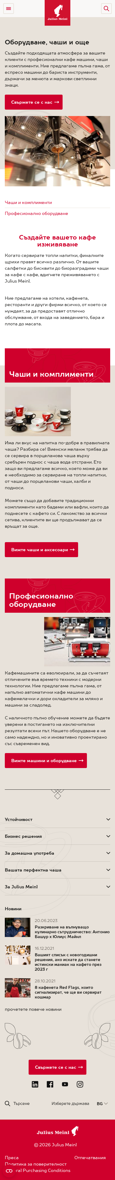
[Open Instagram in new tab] (80, 1084)
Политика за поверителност (36, 1164)
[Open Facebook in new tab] (50, 1084)
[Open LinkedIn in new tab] (35, 1084)
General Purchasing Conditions (37, 1170)
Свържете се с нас (31, 102)
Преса (12, 1157)
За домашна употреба (29, 853)
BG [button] (100, 1103)
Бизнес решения (23, 836)
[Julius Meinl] (57, 13)
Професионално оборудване (36, 213)
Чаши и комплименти (28, 202)
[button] (106, 8)
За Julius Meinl (21, 886)
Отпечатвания (90, 1157)
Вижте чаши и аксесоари (39, 549)
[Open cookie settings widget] (9, 1170)
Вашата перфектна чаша (33, 869)
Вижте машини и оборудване (44, 760)
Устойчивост (18, 819)
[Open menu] (8, 8)
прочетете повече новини (33, 1009)
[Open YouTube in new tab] (65, 1084)
